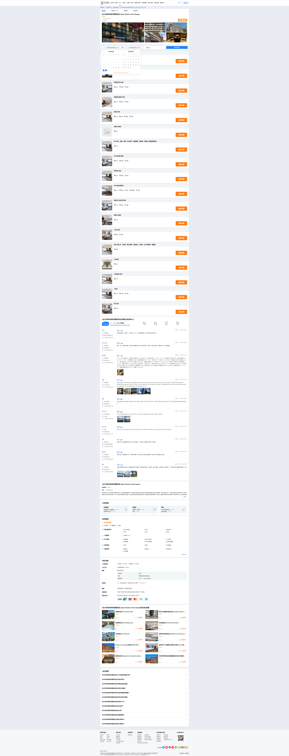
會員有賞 (159, 739)
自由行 (124, 2)
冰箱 (127, 87)
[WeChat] (175, 747)
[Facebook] (163, 747)
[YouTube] (166, 747)
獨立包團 (150, 2)
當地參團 (156, 2)
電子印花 (139, 741)
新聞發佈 (118, 738)
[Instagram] (169, 747)
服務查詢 (166, 738)
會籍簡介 (159, 738)
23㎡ (117, 87)
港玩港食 (102, 741)
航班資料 (147, 735)
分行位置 (118, 739)
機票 (116, 2)
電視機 (133, 190)
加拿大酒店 (108, 7)
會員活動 (166, 735)
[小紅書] (172, 747)
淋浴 (127, 190)
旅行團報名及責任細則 (142, 743)
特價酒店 (102, 7)
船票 (132, 2)
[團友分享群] (182, 747)
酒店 (120, 2)
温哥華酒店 (115, 7)
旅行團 (112, 2)
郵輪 (128, 2)
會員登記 (159, 736)
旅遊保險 (139, 736)
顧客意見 (166, 736)
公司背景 (118, 735)
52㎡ (117, 146)
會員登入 (159, 735)
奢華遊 (162, 2)
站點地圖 (182, 753)
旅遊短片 (139, 739)
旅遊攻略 (130, 735)
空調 (122, 87)
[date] (111, 47)
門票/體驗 (144, 2)
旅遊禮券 (139, 738)
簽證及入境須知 (148, 739)
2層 (122, 116)
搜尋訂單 (186, 3)
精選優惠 (159, 741)
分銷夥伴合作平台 (168, 739)
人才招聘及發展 (119, 741)
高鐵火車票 (137, 2)
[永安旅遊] (105, 3)
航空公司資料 (148, 736)
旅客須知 (139, 735)
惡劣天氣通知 (148, 738)
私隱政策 (118, 743)
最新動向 (118, 736)
